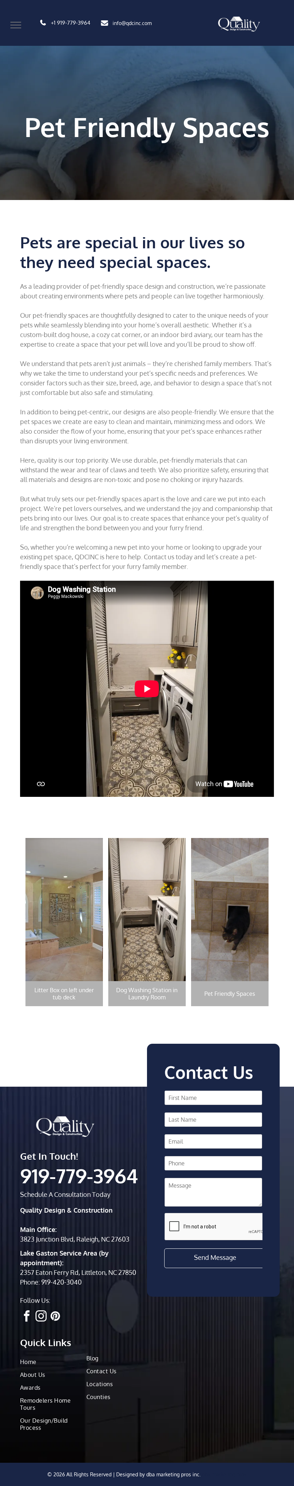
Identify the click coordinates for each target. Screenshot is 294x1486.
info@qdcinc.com (132, 23)
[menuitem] (50, 1361)
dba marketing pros (224, 1474)
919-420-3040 (61, 1282)
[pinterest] (55, 1317)
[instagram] (40, 1317)
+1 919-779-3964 (70, 22)
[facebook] (26, 1317)
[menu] (15, 25)
